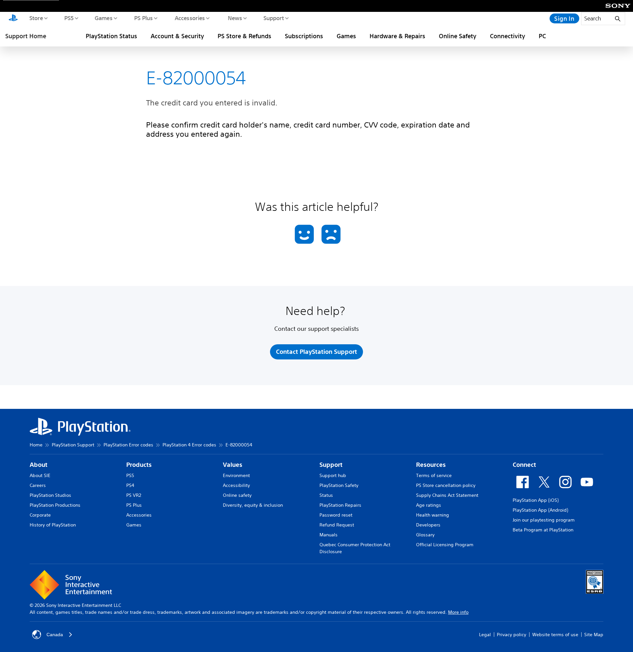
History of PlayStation (53, 525)
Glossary (425, 535)
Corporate (40, 515)
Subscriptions (304, 36)
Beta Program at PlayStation (543, 530)
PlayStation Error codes (128, 445)
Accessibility (236, 485)
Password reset (335, 515)
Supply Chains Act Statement (447, 495)
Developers (428, 525)
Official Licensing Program (444, 545)
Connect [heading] (524, 464)
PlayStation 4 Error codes (189, 445)
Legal (485, 635)
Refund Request (336, 525)
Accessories (189, 17)
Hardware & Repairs (397, 36)
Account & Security (177, 36)
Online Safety (457, 36)
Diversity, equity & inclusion (253, 505)
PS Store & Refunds (244, 36)
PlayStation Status (111, 36)
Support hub (332, 475)
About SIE (40, 475)
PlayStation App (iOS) (535, 500)
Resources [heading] (431, 464)
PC (542, 36)
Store (36, 17)
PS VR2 (133, 495)
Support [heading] (331, 464)
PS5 (69, 17)
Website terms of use (555, 635)
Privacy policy (511, 635)
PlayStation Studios (50, 495)
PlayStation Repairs (340, 505)
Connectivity (507, 36)
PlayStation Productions (55, 505)
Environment (236, 475)
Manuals (328, 535)
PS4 (130, 485)
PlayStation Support (73, 445)
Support (273, 17)
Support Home (25, 36)
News (234, 17)
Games (103, 17)
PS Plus (143, 17)
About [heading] (38, 464)
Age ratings (428, 505)
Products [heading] (139, 464)
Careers (38, 485)
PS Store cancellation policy (445, 485)
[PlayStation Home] (13, 18)
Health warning (432, 515)
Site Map (593, 635)
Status (326, 495)
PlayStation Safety (338, 485)
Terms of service (434, 475)
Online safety (237, 495)
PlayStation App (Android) (540, 510)
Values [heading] (232, 464)
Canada (54, 634)
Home (36, 445)
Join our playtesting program (544, 520)
